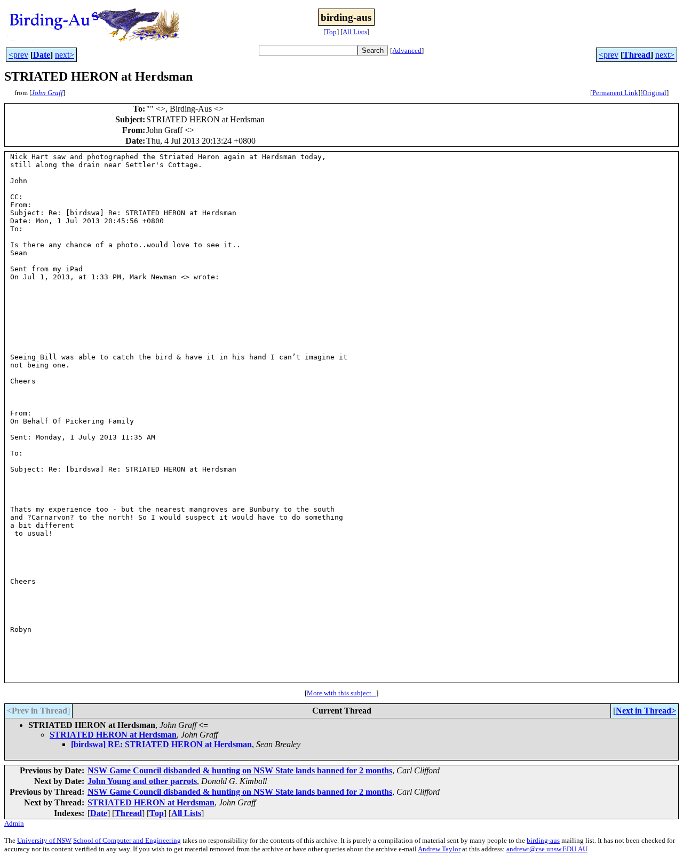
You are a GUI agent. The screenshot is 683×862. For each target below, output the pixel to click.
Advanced (407, 50)
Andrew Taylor (439, 849)
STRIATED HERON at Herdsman (113, 734)
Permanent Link (615, 93)
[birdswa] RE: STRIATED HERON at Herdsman (161, 744)
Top (331, 32)
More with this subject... (341, 693)
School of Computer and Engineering (127, 840)
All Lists (355, 32)
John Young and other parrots (142, 781)
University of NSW (44, 840)
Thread (636, 54)
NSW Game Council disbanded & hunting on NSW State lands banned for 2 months (240, 770)
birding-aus (543, 840)
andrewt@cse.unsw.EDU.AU (546, 849)
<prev (18, 54)
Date (41, 54)
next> (64, 54)
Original (654, 93)
